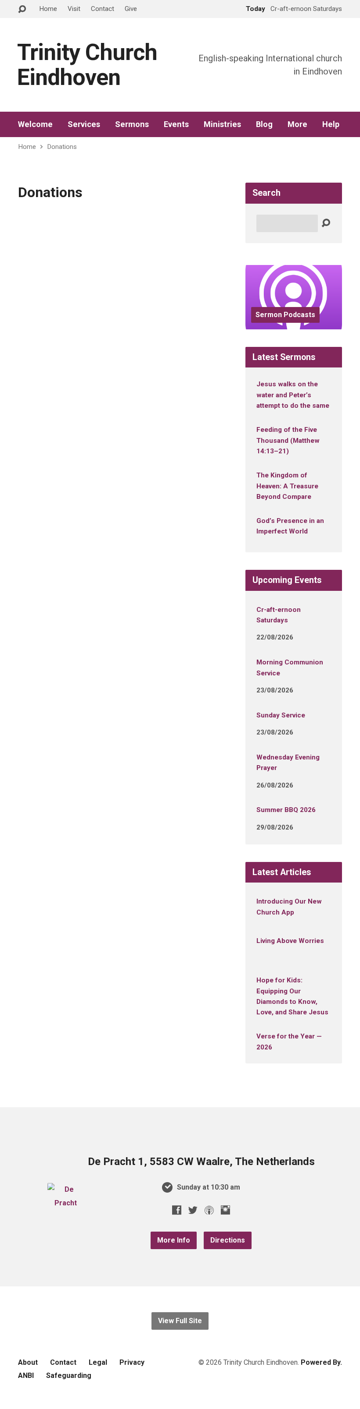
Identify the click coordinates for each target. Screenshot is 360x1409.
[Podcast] (209, 1210)
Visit (74, 9)
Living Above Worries (290, 941)
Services (84, 124)
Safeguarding (68, 1375)
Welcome (35, 124)
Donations (62, 147)
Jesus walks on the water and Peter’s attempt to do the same (292, 395)
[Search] (325, 223)
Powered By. (321, 1362)
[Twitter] (193, 1210)
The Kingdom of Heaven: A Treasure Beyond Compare (287, 486)
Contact (102, 9)
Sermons (132, 124)
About (28, 1362)
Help (330, 124)
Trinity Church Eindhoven (87, 65)
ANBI (26, 1375)
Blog (264, 124)
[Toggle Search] (22, 9)
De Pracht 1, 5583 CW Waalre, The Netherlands (201, 1161)
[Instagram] (225, 1210)
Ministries (222, 124)
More (297, 124)
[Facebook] (176, 1210)
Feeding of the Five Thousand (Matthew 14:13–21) (288, 440)
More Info (173, 1240)
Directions (227, 1240)
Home (48, 9)
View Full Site (180, 1321)
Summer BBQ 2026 (286, 810)
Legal (98, 1362)
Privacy (131, 1362)
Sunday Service (280, 715)
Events (176, 124)
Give (131, 9)
